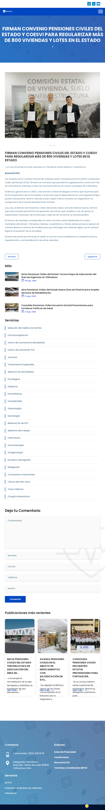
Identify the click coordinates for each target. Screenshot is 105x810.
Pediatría (13, 386)
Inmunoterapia (16, 445)
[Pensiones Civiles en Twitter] (93, 3)
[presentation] (51, 145)
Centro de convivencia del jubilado (26, 342)
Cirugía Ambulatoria (19, 496)
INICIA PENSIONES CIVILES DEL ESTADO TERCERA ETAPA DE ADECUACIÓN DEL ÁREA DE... (19, 666)
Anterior (12, 256)
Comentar (15, 599)
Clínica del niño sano (19, 481)
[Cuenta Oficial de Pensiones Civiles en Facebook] (89, 3)
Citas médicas (16, 489)
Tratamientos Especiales (21, 364)
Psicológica (14, 379)
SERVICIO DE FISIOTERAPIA (21, 371)
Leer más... (12, 690)
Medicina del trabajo (19, 430)
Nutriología (14, 415)
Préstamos (11, 793)
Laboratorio (14, 437)
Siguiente (92, 256)
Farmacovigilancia (18, 335)
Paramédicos (15, 393)
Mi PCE (8, 782)
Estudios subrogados (19, 459)
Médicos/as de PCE (18, 423)
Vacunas (12, 357)
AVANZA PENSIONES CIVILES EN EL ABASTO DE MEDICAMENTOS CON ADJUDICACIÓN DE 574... (52, 669)
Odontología (14, 408)
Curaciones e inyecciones (21, 474)
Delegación (14, 467)
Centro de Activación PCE (21, 349)
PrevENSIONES (15, 401)
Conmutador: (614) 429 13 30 (28, 753)
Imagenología (15, 452)
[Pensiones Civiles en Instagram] (98, 3)
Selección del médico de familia (25, 327)
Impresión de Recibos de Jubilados (23, 788)
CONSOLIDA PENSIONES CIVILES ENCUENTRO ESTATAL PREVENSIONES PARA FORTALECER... (85, 667)
